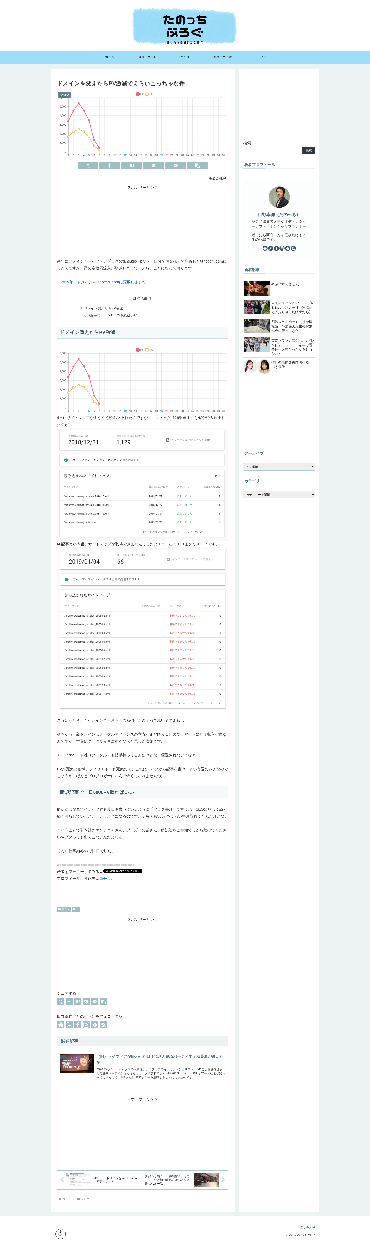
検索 (247, 143)
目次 (136, 298)
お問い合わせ (306, 1227)
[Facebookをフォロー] (77, 1024)
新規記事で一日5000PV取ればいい (110, 315)
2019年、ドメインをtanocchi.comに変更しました (103, 282)
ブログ (65, 909)
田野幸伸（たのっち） (279, 214)
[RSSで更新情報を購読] (103, 1024)
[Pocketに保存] (153, 165)
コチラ (105, 878)
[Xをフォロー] (69, 1024)
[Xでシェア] (88, 165)
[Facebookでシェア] (109, 165)
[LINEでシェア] (175, 165)
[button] (197, 165)
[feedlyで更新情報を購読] (94, 1024)
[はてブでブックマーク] (131, 165)
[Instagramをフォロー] (86, 1024)
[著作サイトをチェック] (60, 1024)
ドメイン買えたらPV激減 (103, 308)
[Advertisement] (142, 221)
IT (77, 909)
